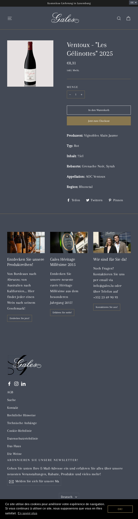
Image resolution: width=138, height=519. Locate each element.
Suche (11, 400)
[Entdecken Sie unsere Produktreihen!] (26, 242)
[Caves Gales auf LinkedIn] (23, 383)
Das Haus (14, 446)
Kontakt (12, 407)
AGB (10, 392)
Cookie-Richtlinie (19, 431)
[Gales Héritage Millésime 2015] (69, 242)
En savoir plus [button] (27, 513)
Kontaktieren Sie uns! (107, 307)
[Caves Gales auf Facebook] (9, 383)
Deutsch (66, 497)
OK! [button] (120, 509)
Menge (72, 87)
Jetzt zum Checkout (98, 120)
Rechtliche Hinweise (21, 415)
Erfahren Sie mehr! (62, 312)
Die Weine (14, 454)
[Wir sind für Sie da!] (112, 242)
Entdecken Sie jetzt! (19, 318)
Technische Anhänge (22, 423)
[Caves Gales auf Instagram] (16, 383)
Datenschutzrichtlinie (22, 438)
